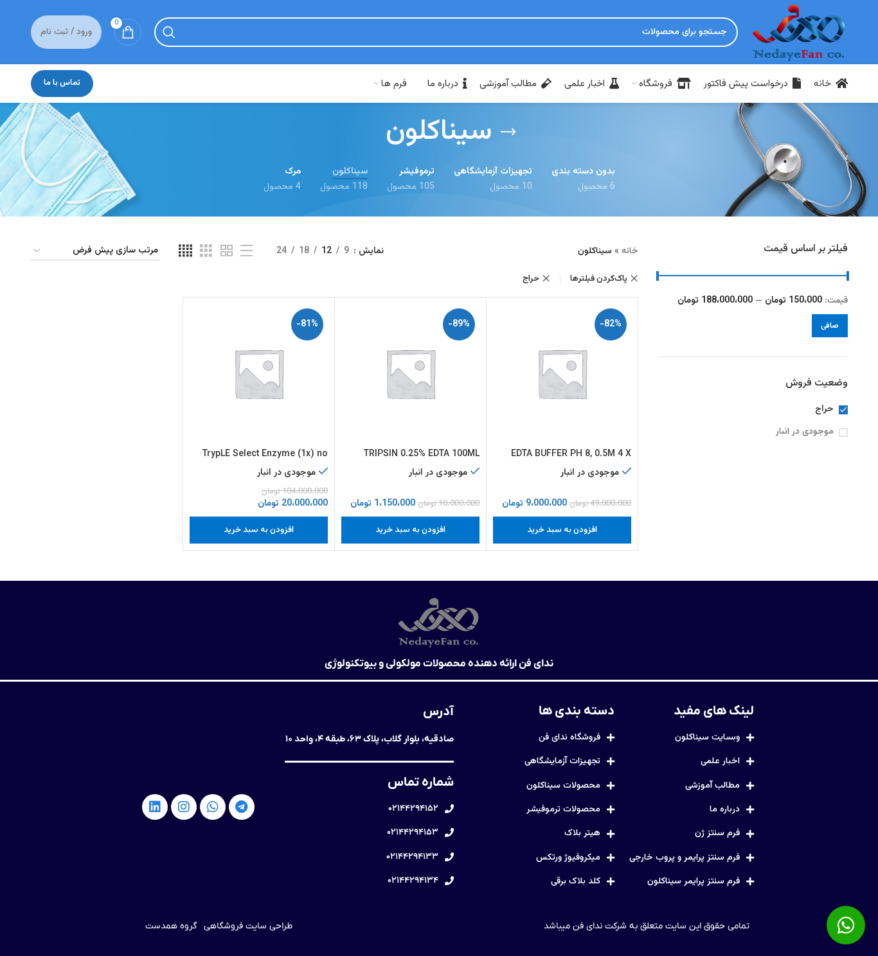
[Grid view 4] (185, 251)
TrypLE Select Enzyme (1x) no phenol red (265, 460)
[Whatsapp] (213, 807)
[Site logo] (799, 33)
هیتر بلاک (582, 833)
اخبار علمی (720, 761)
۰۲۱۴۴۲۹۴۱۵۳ (412, 833)
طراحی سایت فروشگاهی (248, 926)
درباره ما (725, 809)
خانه (630, 251)
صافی (830, 326)
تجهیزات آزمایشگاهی (562, 761)
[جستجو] (169, 32)
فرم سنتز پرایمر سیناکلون (693, 881)
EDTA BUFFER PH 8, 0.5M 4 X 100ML (571, 460)
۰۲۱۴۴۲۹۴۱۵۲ (413, 809)
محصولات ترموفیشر (563, 809)
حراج (824, 409)
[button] (562, 530)
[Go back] (508, 132)
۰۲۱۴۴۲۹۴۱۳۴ (413, 881)
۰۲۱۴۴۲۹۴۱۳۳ (412, 857)
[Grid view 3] (206, 251)
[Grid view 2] (226, 251)
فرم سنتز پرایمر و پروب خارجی (684, 858)
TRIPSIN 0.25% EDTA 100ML (421, 454)
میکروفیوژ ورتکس (568, 858)
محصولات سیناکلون (563, 786)
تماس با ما (62, 82)
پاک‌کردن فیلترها (598, 278)
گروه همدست (171, 926)
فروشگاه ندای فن (569, 737)
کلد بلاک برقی (575, 881)
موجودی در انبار (805, 432)
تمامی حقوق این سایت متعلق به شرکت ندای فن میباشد (646, 926)
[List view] (246, 251)
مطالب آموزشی (712, 786)
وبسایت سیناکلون (707, 737)
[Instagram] (184, 807)
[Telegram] (242, 807)
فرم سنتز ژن (717, 833)
